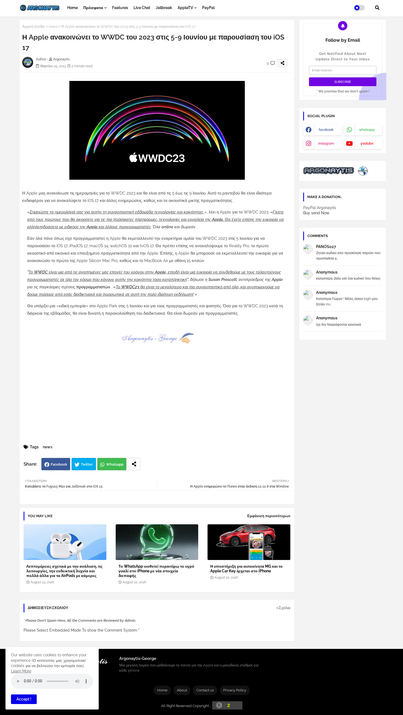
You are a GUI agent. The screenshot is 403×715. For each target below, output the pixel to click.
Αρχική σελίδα (33, 26)
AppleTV (185, 7)
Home (72, 7)
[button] (377, 7)
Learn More (21, 671)
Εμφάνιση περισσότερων (268, 516)
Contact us (205, 690)
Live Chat (142, 7)
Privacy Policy (234, 690)
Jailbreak (164, 7)
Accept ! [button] (23, 699)
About (182, 690)
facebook (326, 130)
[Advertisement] (162, 402)
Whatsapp (114, 464)
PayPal (208, 7)
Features (120, 7)
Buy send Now (316, 213)
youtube (367, 143)
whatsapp (367, 130)
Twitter (87, 464)
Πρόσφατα (93, 7)
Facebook (59, 464)
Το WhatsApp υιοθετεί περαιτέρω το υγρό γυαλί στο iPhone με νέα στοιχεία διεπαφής (156, 571)
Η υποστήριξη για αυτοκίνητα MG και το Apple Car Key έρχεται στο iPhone (246, 568)
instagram (326, 143)
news (53, 26)
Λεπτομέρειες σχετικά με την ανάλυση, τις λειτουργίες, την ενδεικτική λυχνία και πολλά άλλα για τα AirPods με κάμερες (64, 571)
